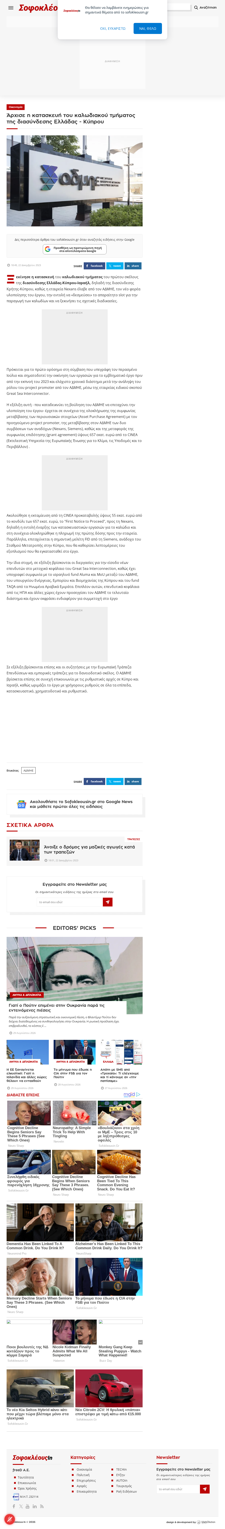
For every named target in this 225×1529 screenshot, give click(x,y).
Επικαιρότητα (87, 1491)
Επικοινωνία (27, 1483)
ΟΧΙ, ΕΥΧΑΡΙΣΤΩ (113, 28)
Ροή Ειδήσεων (126, 1491)
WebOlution (206, 1522)
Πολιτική (83, 1475)
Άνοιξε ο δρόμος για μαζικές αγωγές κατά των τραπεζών (89, 849)
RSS (41, 1506)
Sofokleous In (46, 8)
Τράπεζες (133, 839)
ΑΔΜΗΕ (28, 770)
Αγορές (82, 1486)
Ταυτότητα (26, 1477)
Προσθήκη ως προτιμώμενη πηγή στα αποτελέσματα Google (78, 249)
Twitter (22, 1506)
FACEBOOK (97, 266)
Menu (11, 7)
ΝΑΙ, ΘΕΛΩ (147, 28)
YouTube (28, 1506)
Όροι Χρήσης (27, 1488)
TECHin (121, 1469)
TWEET (117, 266)
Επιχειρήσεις (86, 1480)
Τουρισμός (124, 1486)
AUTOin (121, 1480)
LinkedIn (34, 1506)
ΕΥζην (120, 1475)
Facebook (15, 1506)
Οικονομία (15, 107)
